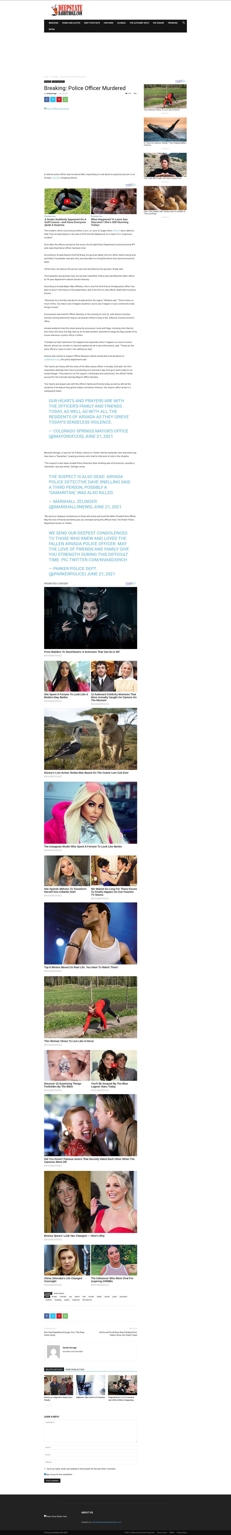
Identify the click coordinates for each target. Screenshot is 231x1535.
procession (123, 1297)
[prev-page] (45, 1405)
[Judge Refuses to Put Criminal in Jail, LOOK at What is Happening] (122, 1385)
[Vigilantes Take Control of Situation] (90, 1385)
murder (91, 1297)
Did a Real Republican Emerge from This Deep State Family (64, 1333)
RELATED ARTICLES (54, 1370)
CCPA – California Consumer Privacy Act (139, 1532)
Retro (52, 29)
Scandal (121, 23)
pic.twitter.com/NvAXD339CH (94, 559)
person (107, 1297)
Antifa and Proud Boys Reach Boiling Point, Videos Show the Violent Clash (118, 1333)
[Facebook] (46, 99)
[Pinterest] (59, 99)
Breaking (53, 23)
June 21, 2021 (99, 436)
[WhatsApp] (65, 99)
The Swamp (158, 23)
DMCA (172, 1532)
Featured (108, 23)
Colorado (56, 177)
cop (70, 1297)
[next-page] (50, 1405)
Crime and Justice (71, 23)
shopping (58, 1300)
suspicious (76, 1300)
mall (84, 1297)
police (115, 1297)
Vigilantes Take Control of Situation (90, 1397)
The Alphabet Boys (139, 23)
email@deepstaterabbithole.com (106, 1522)
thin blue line (87, 1300)
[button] (183, 23)
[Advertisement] (115, 52)
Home (46, 77)
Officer (99, 1297)
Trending (173, 23)
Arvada (54, 1297)
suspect (66, 1300)
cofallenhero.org (52, 359)
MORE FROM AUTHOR (75, 1370)
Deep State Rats (92, 23)
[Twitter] (53, 99)
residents (48, 1300)
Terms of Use (162, 1532)
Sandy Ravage (52, 93)
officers (116, 230)
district (77, 1297)
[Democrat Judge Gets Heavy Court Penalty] (58, 1385)
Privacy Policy (182, 1532)
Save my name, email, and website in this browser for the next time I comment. (81, 1469)
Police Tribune (59, 1293)
